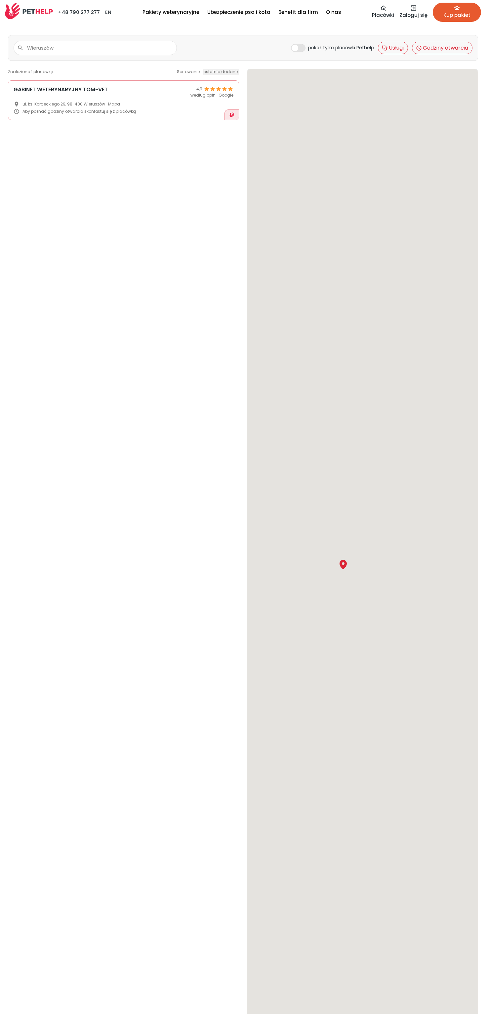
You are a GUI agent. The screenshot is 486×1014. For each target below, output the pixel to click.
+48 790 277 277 (79, 12)
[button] (343, 564)
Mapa (114, 104)
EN (108, 12)
